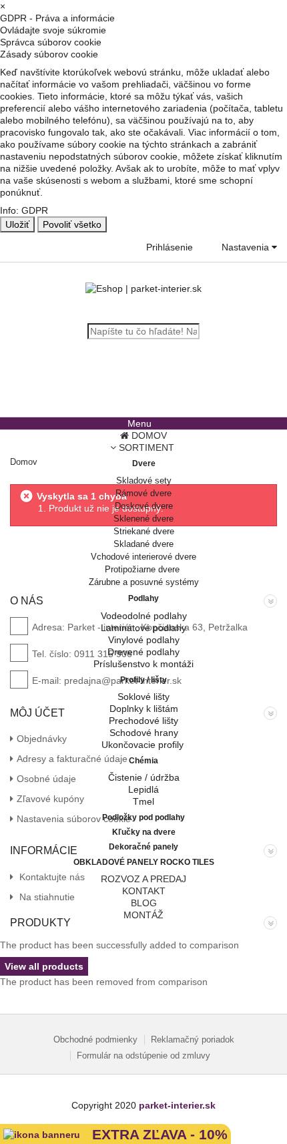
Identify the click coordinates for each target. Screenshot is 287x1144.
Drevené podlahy (143, 651)
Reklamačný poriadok (192, 1039)
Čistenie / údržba (144, 777)
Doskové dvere (144, 506)
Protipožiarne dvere (143, 569)
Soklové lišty (143, 696)
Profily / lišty (143, 680)
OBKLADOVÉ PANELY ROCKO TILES (143, 862)
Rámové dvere (143, 493)
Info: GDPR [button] (24, 210)
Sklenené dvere (143, 519)
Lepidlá (143, 789)
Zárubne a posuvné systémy (144, 582)
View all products (44, 966)
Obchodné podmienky (95, 1039)
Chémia (143, 760)
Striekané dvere (143, 531)
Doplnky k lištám (143, 708)
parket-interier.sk (177, 1105)
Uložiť (17, 224)
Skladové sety (144, 480)
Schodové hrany (143, 732)
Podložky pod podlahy (143, 817)
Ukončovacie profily (143, 744)
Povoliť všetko (72, 224)
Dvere (144, 463)
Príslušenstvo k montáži (143, 663)
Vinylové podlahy (144, 639)
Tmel (143, 801)
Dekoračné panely (143, 846)
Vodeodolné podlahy (144, 615)
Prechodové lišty (143, 720)
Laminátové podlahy (143, 627)
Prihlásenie (169, 247)
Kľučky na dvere (144, 832)
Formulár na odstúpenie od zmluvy (143, 1056)
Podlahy (143, 598)
